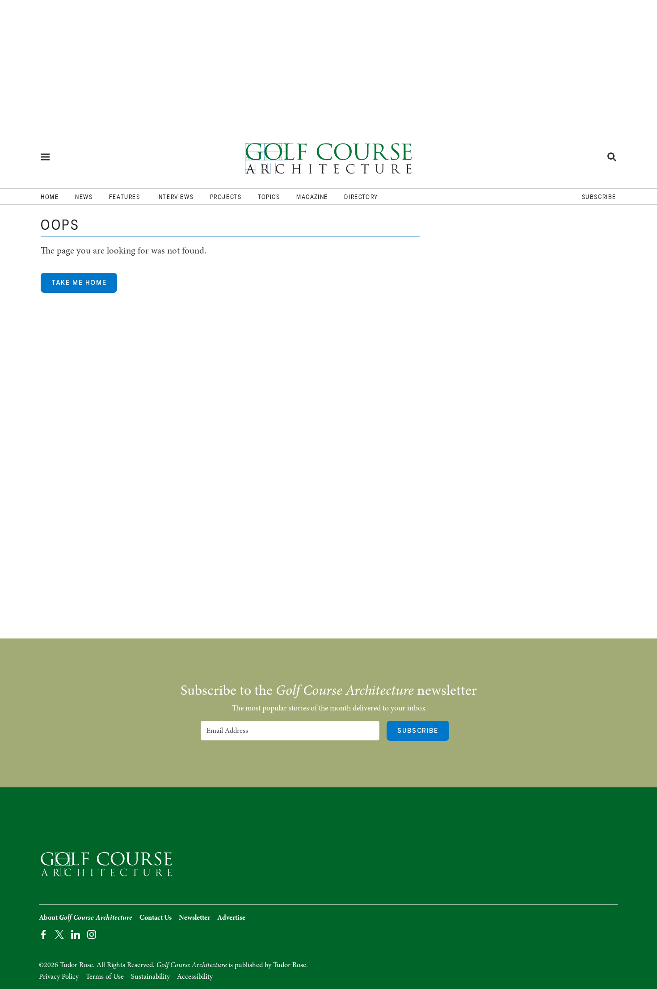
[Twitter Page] (59, 934)
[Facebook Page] (43, 934)
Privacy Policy (59, 976)
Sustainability (150, 976)
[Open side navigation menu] (45, 156)
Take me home (78, 283)
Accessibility (195, 976)
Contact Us (155, 917)
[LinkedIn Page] (75, 934)
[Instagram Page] (91, 934)
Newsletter (194, 917)
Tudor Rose (289, 965)
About (85, 917)
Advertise (231, 917)
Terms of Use (105, 976)
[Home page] (328, 157)
